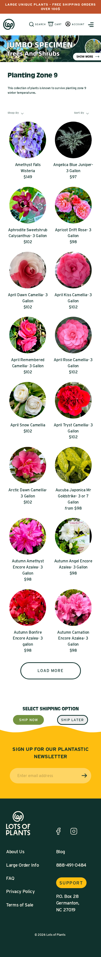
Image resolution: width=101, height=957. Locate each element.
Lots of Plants (55, 934)
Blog (60, 851)
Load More (50, 670)
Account (78, 24)
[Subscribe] (84, 775)
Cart (58, 24)
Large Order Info (22, 865)
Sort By (82, 113)
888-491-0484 (71, 865)
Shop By (16, 113)
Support (71, 882)
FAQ (10, 878)
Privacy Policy (20, 891)
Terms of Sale (19, 904)
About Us (15, 851)
